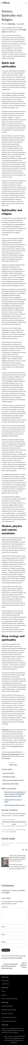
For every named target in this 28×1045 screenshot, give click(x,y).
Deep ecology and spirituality (11, 784)
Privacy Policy (5, 981)
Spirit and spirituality (8, 773)
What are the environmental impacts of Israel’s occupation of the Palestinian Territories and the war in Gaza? (15, 794)
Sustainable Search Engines (8, 1010)
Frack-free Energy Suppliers (9, 1021)
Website (3, 942)
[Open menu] (26, 3)
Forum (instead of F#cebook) (9, 999)
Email (3, 934)
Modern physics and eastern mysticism (13, 780)
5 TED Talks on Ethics (7, 1013)
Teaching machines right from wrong (14, 805)
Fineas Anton (6, 758)
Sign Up (14, 824)
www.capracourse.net (17, 746)
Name (3, 927)
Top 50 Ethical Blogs (7, 1006)
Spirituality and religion (9, 777)
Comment (4, 907)
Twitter (3, 991)
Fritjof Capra (11, 24)
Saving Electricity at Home (8, 1017)
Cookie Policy (5, 984)
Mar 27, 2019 (20, 24)
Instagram (4, 995)
